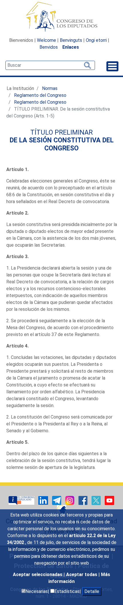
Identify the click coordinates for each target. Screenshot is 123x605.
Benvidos (48, 47)
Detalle (91, 591)
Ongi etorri (96, 40)
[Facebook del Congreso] (83, 500)
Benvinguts (71, 40)
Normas (49, 88)
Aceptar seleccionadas (38, 574)
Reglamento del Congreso (40, 95)
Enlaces (70, 47)
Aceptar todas (82, 574)
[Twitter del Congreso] (96, 500)
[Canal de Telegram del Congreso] (57, 500)
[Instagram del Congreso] (70, 500)
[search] (50, 65)
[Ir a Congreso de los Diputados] (61, 17)
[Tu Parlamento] (22, 500)
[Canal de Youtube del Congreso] (109, 500)
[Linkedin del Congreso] (44, 500)
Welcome (46, 40)
